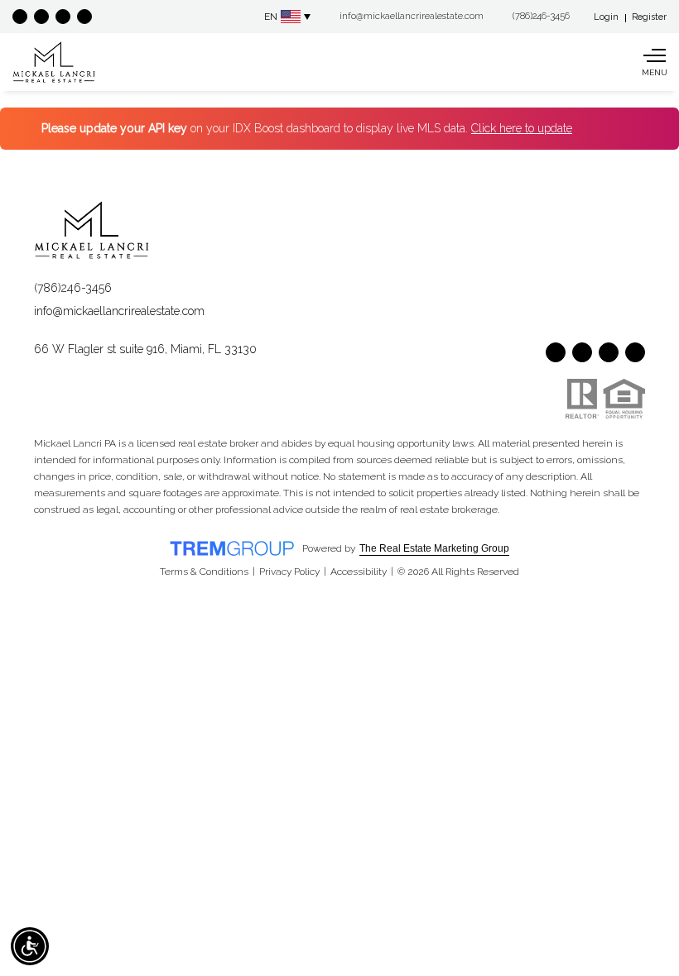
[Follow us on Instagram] (62, 16)
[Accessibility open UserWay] (30, 946)
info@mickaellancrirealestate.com (119, 311)
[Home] (54, 62)
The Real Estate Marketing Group (434, 548)
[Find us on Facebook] (19, 16)
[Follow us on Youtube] (41, 16)
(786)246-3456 (73, 287)
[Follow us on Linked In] (84, 16)
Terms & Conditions (204, 571)
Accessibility (358, 571)
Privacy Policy (289, 571)
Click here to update (521, 128)
